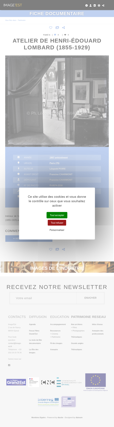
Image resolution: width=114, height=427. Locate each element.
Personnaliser (57, 230)
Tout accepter (57, 215)
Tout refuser (57, 222)
